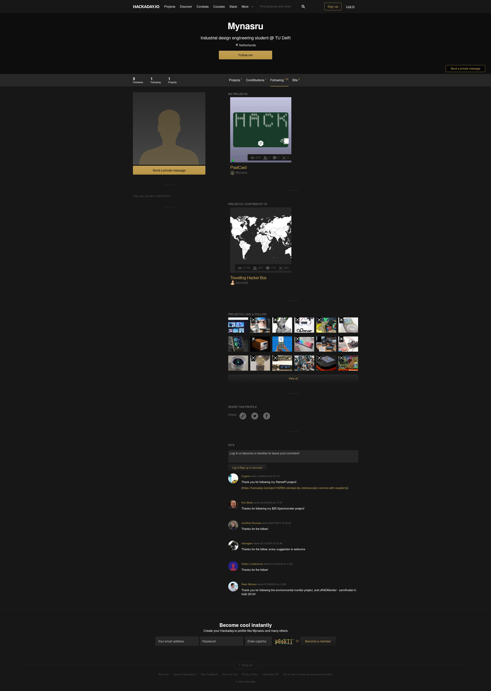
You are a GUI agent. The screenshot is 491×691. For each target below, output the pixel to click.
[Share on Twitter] (255, 414)
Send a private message (465, 68)
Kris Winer (247, 502)
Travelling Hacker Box (248, 277)
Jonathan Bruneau (251, 523)
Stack (233, 6)
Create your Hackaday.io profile (224, 630)
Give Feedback (209, 674)
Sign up (333, 6)
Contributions (256, 80)
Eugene (245, 476)
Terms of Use (229, 674)
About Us (163, 674)
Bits (296, 80)
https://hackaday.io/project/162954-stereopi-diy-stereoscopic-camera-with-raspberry (294, 488)
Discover (186, 6)
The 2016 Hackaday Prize (253, 320)
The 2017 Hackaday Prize (275, 358)
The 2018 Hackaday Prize (253, 358)
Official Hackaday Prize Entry (341, 320)
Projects (169, 6)
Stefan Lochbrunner (252, 564)
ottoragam (247, 543)
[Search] (303, 6)
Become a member (318, 641)
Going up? (247, 665)
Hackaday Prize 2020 (319, 339)
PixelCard (238, 167)
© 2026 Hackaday (245, 681)
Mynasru (241, 172)
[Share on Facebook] (266, 414)
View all (293, 378)
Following (279, 80)
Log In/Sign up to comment (247, 467)
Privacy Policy (250, 674)
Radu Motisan (249, 584)
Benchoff (242, 282)
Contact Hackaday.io (184, 674)
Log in (350, 6)
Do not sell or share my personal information (308, 674)
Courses (219, 6)
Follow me (245, 55)
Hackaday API (271, 674)
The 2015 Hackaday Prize (275, 320)
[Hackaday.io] (146, 6)
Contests (203, 6)
